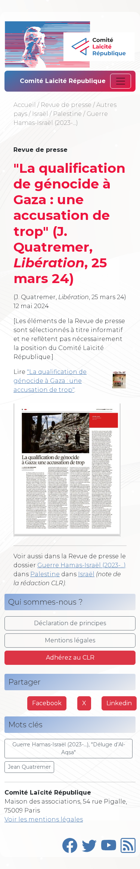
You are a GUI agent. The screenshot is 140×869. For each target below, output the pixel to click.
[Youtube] (108, 843)
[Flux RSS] (128, 843)
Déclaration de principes (70, 623)
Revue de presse (66, 104)
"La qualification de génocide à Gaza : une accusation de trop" (50, 380)
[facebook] (69, 843)
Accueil (24, 104)
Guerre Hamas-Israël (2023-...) (81, 565)
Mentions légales (70, 640)
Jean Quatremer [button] (29, 767)
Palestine (67, 113)
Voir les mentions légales (43, 819)
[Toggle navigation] (120, 81)
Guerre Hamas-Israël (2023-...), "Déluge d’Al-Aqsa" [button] (68, 748)
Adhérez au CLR (70, 657)
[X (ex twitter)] (89, 843)
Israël (40, 113)
